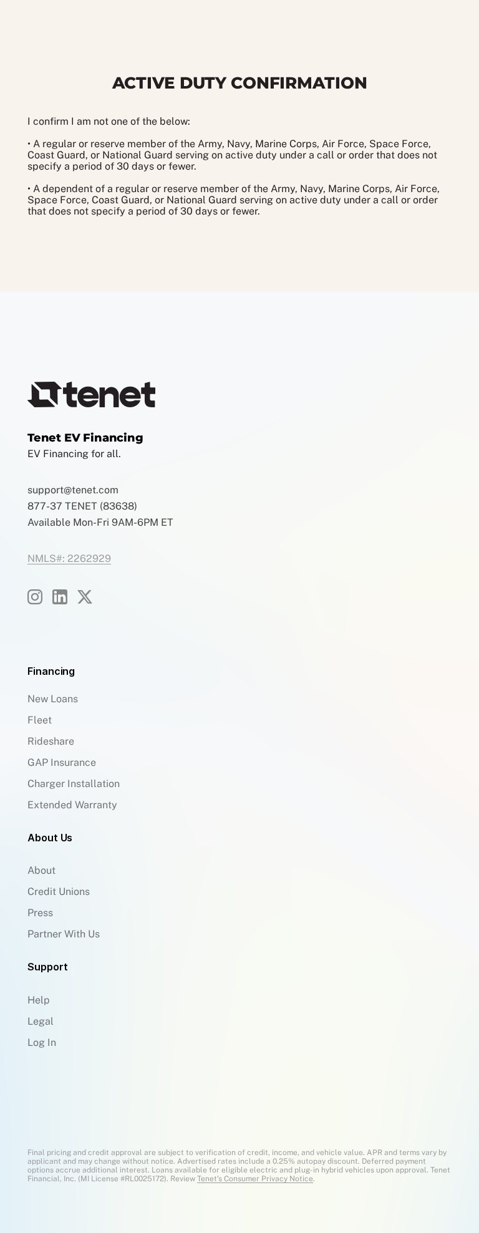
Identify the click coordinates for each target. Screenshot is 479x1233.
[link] (59, 596)
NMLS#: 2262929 (69, 558)
